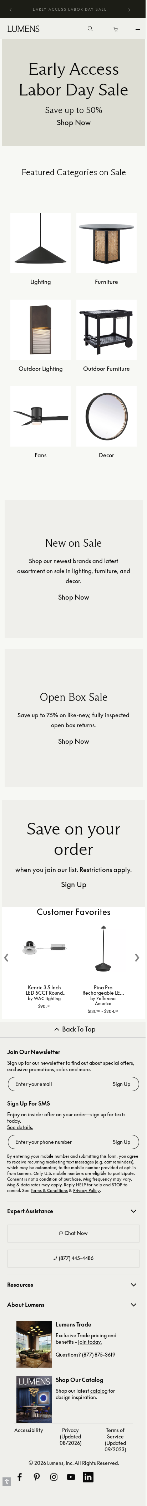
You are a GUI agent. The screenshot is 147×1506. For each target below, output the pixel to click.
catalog (98, 1391)
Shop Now (74, 122)
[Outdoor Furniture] (106, 357)
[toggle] (139, 30)
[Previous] (10, 9)
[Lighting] (40, 271)
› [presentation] (137, 953)
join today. (90, 1342)
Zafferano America (105, 1001)
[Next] (129, 10)
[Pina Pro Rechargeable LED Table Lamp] (103, 949)
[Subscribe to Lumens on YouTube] (71, 1477)
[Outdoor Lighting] (40, 357)
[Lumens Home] (25, 28)
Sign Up (73, 884)
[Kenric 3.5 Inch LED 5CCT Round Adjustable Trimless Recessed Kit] (44, 949)
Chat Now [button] (76, 1233)
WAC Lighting (47, 998)
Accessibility (28, 1430)
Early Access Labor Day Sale (70, 9)
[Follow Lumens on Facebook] (19, 1477)
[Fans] (40, 444)
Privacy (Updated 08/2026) (70, 1436)
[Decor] (106, 444)
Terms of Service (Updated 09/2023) (115, 1439)
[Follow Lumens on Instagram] (54, 1477)
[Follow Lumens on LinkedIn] (88, 1477)
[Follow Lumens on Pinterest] (36, 1477)
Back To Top (79, 1029)
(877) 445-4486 (76, 1258)
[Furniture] (106, 271)
